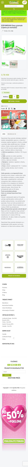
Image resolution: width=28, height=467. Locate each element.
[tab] (3, 134)
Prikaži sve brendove (14, 275)
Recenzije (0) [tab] (12, 134)
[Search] (14, 8)
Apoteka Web (16, 388)
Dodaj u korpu (15, 101)
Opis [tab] (3, 134)
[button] (4, 48)
